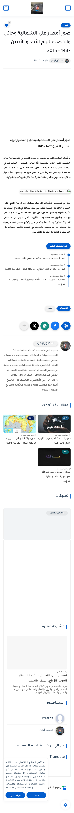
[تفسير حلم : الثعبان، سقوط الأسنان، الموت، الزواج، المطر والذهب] (37, 652)
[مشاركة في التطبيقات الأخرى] (24, 326)
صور (66, 25)
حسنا (36, 795)
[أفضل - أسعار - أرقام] (37, 8)
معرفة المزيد (15, 795)
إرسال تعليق (57, 513)
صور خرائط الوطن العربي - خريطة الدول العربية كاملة (35, 269)
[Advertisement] (37, 107)
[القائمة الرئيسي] (68, 8)
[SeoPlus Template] (64, 788)
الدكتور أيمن (57, 61)
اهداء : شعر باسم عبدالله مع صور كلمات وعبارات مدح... (37, 282)
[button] (55, 326)
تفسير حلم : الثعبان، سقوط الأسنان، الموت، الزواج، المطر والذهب (42, 678)
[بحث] (6, 8)
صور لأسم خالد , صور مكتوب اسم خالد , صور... (39, 258)
